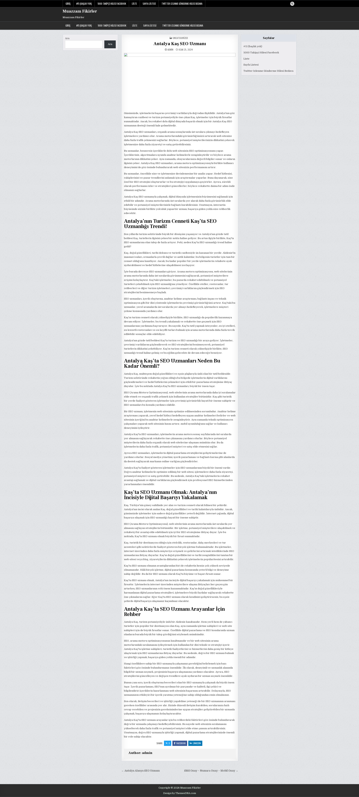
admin (170, 49)
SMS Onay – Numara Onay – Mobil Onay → (211, 770)
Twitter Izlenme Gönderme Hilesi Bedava (182, 3)
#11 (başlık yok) (84, 3)
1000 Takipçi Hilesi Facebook (112, 3)
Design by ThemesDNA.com (179, 793)
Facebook (181, 743)
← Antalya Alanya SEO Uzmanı (140, 770)
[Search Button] (292, 4)
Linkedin (197, 743)
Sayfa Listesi (149, 3)
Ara (67, 38)
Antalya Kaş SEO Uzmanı (180, 44)
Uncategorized (180, 38)
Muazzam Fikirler (80, 11)
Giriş (68, 3)
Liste (134, 3)
